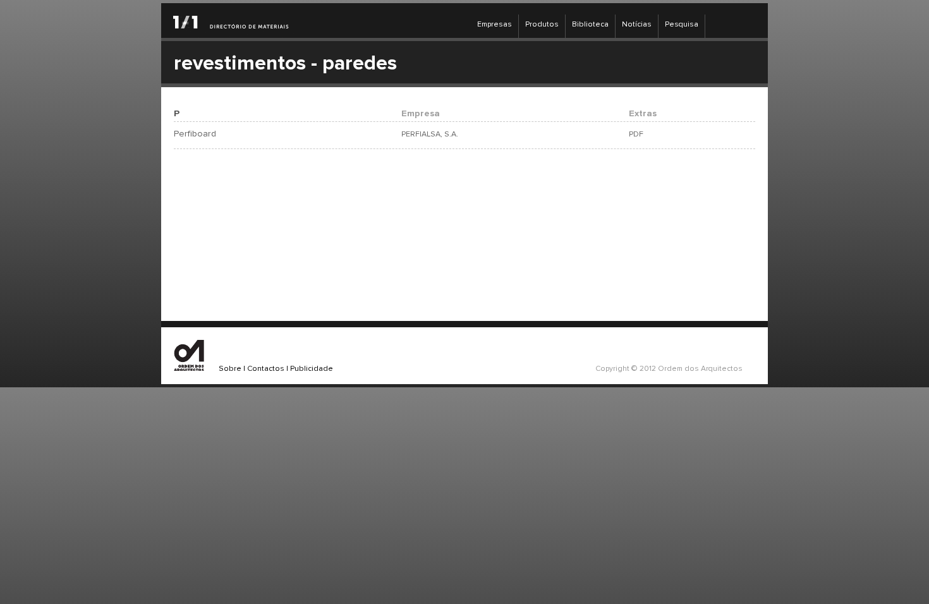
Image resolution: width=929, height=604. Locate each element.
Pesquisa (681, 24)
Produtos (542, 24)
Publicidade (311, 369)
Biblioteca (590, 24)
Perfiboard (195, 134)
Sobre (230, 369)
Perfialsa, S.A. (429, 134)
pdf (636, 134)
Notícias (637, 24)
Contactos (265, 369)
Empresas (494, 24)
